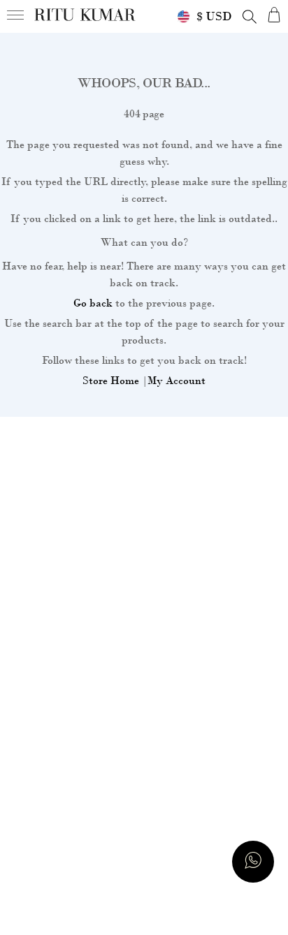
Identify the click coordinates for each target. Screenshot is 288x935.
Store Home (110, 381)
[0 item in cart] (274, 14)
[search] (250, 17)
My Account (176, 381)
